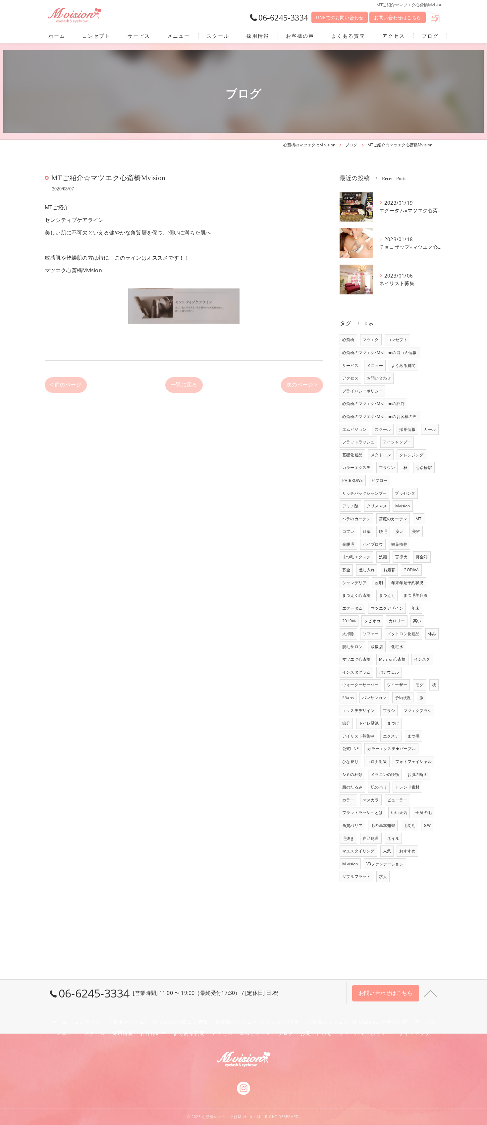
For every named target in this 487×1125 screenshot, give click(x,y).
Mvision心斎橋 (392, 659)
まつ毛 (413, 736)
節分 (346, 723)
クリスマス (377, 506)
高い (417, 621)
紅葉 (367, 531)
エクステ (391, 736)
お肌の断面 (417, 774)
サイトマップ (414, 1033)
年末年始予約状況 (407, 583)
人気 (387, 851)
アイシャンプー (397, 442)
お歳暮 (389, 570)
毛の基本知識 (383, 825)
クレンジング (411, 455)
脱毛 (383, 531)
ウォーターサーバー (360, 685)
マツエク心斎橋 (356, 659)
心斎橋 (348, 339)
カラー (348, 800)
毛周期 (410, 825)
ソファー (371, 634)
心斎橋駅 (424, 467)
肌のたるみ (352, 787)
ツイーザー (397, 685)
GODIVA (411, 570)
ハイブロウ (373, 544)
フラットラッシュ (358, 442)
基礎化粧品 (352, 455)
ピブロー (379, 480)
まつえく (387, 595)
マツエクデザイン (387, 608)
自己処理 (371, 838)
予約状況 (403, 697)
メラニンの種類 (385, 774)
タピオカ (372, 621)
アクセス (350, 378)
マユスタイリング (358, 851)
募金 (346, 570)
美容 (416, 531)
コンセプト (397, 339)
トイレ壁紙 (369, 723)
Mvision (402, 506)
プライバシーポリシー (362, 391)
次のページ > (301, 384)
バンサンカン (374, 697)
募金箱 (422, 557)
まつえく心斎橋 (356, 595)
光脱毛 (348, 544)
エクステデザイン (358, 710)
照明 (379, 583)
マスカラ (371, 800)
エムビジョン (354, 429)
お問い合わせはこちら (397, 17)
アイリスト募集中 (358, 736)
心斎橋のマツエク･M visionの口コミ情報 (379, 352)
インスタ (422, 659)
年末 (415, 608)
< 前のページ (65, 384)
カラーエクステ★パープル (391, 748)
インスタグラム (356, 672)
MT (418, 519)
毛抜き (348, 838)
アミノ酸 (350, 506)
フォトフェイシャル (413, 761)
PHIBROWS (352, 480)
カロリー (397, 621)
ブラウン (387, 467)
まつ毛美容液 (416, 595)
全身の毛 (423, 812)
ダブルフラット (356, 876)
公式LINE (350, 748)
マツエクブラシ (418, 710)
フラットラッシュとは (362, 812)
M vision (350, 864)
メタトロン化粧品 (403, 634)
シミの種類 (352, 774)
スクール (383, 429)
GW (427, 825)
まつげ (393, 723)
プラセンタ (405, 493)
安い (400, 531)
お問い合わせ (379, 378)
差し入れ (367, 570)
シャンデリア (354, 583)
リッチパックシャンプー (364, 493)
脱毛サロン (352, 646)
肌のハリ (379, 787)
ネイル (393, 838)
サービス (350, 365)
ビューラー (397, 800)
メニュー (375, 365)
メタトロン (381, 455)
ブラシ (389, 710)
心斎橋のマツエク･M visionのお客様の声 (379, 416)
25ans (348, 697)
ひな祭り (350, 761)
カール (430, 429)
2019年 (349, 621)
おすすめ (407, 851)
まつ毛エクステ (356, 557)
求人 (383, 876)
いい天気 (399, 812)
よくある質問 (403, 365)
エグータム (352, 608)
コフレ (348, 531)
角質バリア (352, 825)
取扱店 (377, 646)
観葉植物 (399, 544)
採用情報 (407, 429)
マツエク (371, 339)
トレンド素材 (407, 787)
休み (432, 634)
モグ (419, 685)
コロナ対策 (377, 761)
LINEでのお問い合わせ (339, 17)
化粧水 (397, 646)
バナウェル (389, 672)
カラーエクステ (356, 467)
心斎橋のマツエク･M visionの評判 (373, 403)
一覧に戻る (184, 384)
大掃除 (348, 634)
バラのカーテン (356, 519)
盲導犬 (401, 557)
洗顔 (383, 557)
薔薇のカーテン (393, 519)
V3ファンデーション (385, 864)
